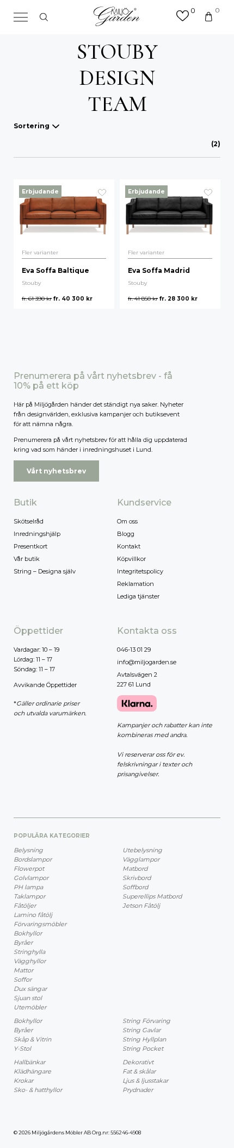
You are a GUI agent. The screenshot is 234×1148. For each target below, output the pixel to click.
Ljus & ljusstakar (145, 1080)
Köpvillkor (131, 559)
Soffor (23, 979)
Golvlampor (31, 878)
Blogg (125, 534)
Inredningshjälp (37, 534)
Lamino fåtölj (33, 915)
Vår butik (27, 559)
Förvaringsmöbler (40, 924)
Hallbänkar (29, 1062)
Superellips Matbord (152, 896)
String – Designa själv (45, 571)
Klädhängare (32, 1071)
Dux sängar (30, 989)
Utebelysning (142, 850)
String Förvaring (146, 1021)
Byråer (23, 942)
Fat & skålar (139, 1071)
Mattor (23, 970)
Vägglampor (140, 859)
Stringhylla (29, 952)
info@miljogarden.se (146, 662)
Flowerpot (29, 868)
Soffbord (135, 887)
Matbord (134, 868)
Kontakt (128, 546)
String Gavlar (141, 1030)
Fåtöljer (25, 905)
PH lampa (28, 887)
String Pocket (142, 1048)
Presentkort (30, 546)
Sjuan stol (28, 998)
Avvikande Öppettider (45, 685)
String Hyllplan (144, 1039)
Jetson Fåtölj (141, 905)
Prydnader (137, 1090)
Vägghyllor (30, 961)
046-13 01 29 (134, 649)
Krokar (23, 1080)
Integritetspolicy (140, 571)
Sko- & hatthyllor (38, 1090)
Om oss (127, 521)
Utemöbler (30, 1007)
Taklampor (29, 896)
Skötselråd (29, 521)
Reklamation (135, 584)
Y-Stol (22, 1048)
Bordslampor (33, 859)
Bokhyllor (28, 933)
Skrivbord (136, 878)
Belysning (28, 850)
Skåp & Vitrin (32, 1039)
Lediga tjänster (138, 596)
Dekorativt (137, 1062)
